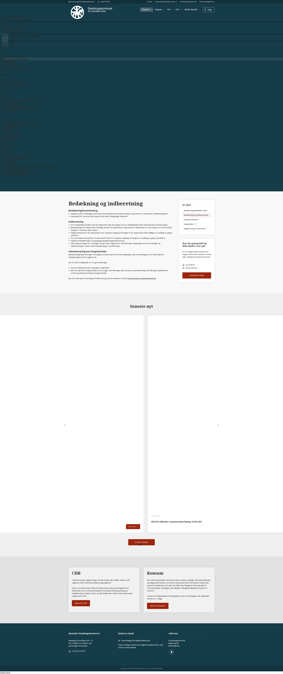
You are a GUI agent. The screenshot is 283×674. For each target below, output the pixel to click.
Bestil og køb (6, 145)
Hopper (3, 74)
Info (2, 116)
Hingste (3, 51)
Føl (1, 93)
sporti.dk (98, 241)
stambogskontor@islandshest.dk (141, 278)
